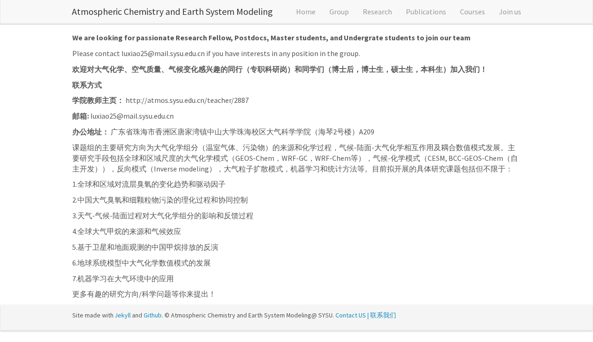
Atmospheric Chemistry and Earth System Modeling (172, 11)
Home (305, 11)
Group (339, 11)
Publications (426, 11)
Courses (472, 11)
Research (377, 11)
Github (153, 315)
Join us (510, 11)
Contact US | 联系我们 (365, 315)
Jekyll (123, 315)
